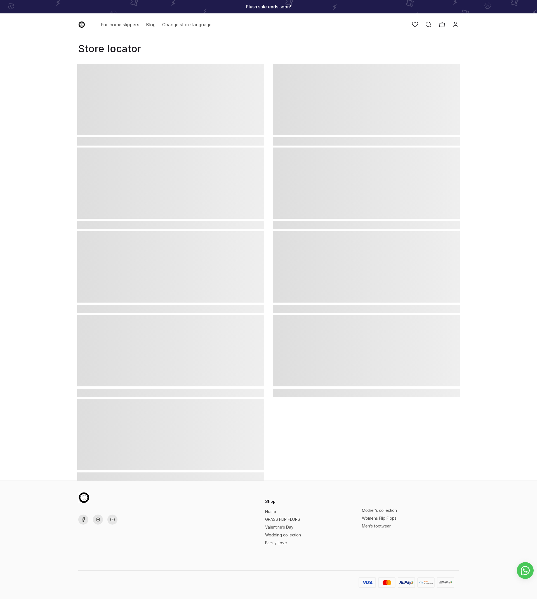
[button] (415, 24)
